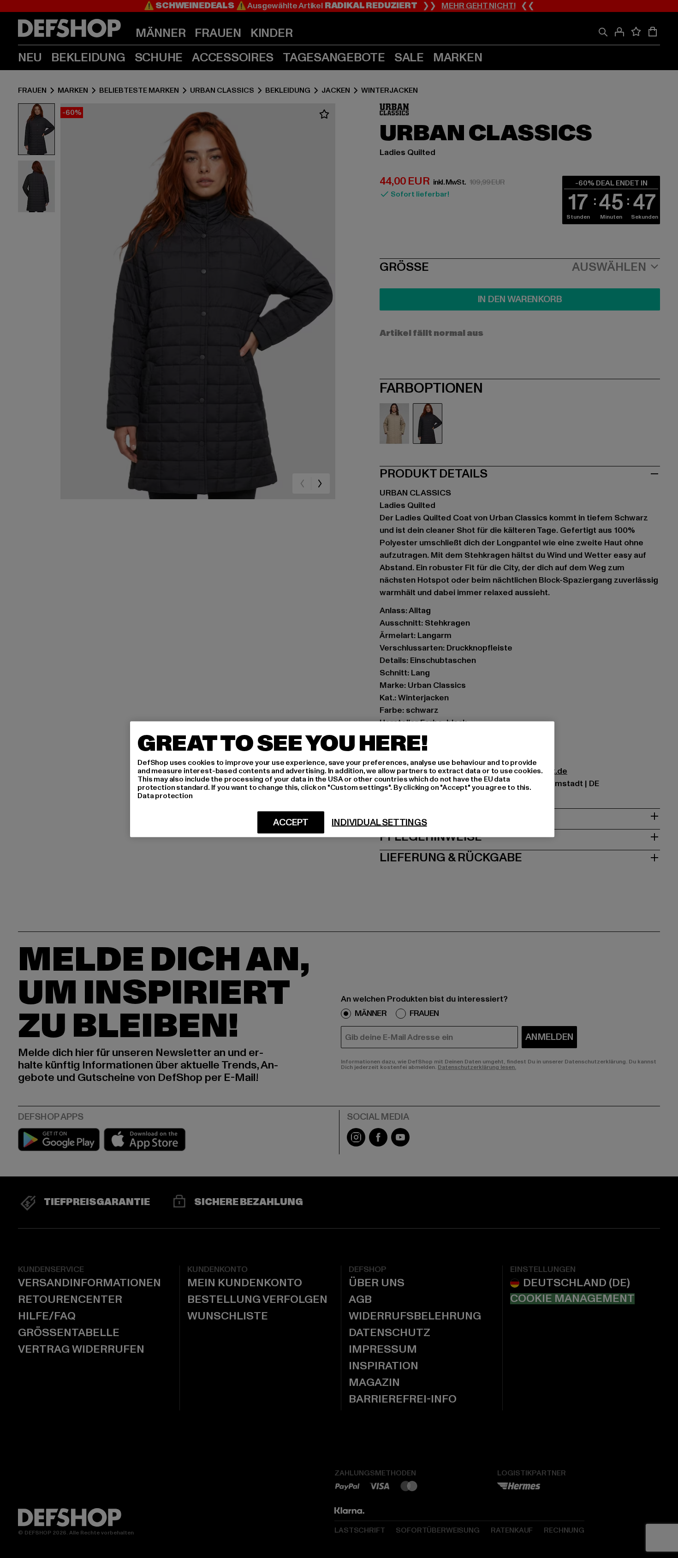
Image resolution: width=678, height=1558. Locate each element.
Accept (291, 822)
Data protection (165, 795)
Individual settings (379, 822)
